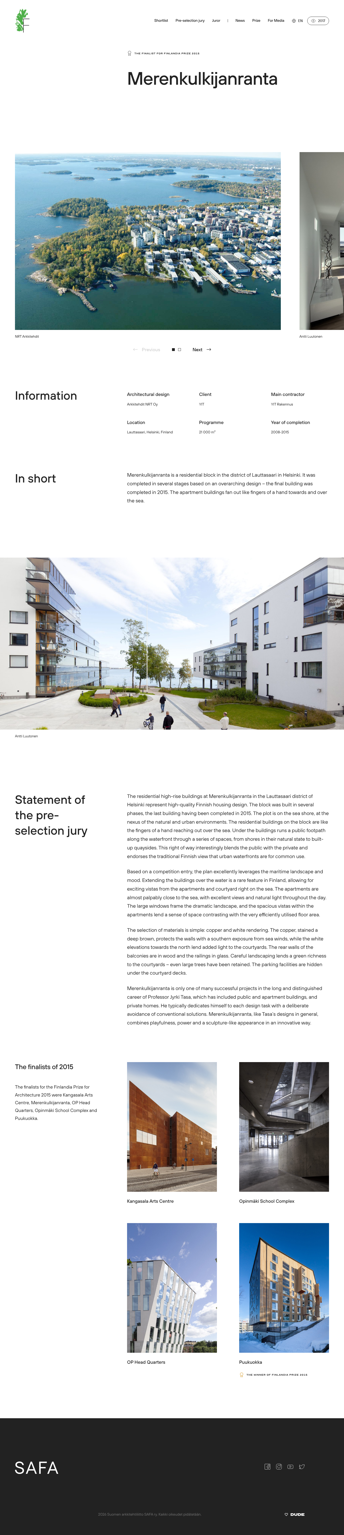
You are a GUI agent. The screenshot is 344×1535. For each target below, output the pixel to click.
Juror (216, 20)
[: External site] (294, 1515)
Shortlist (161, 20)
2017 (321, 20)
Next (197, 349)
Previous (151, 349)
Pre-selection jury (190, 20)
